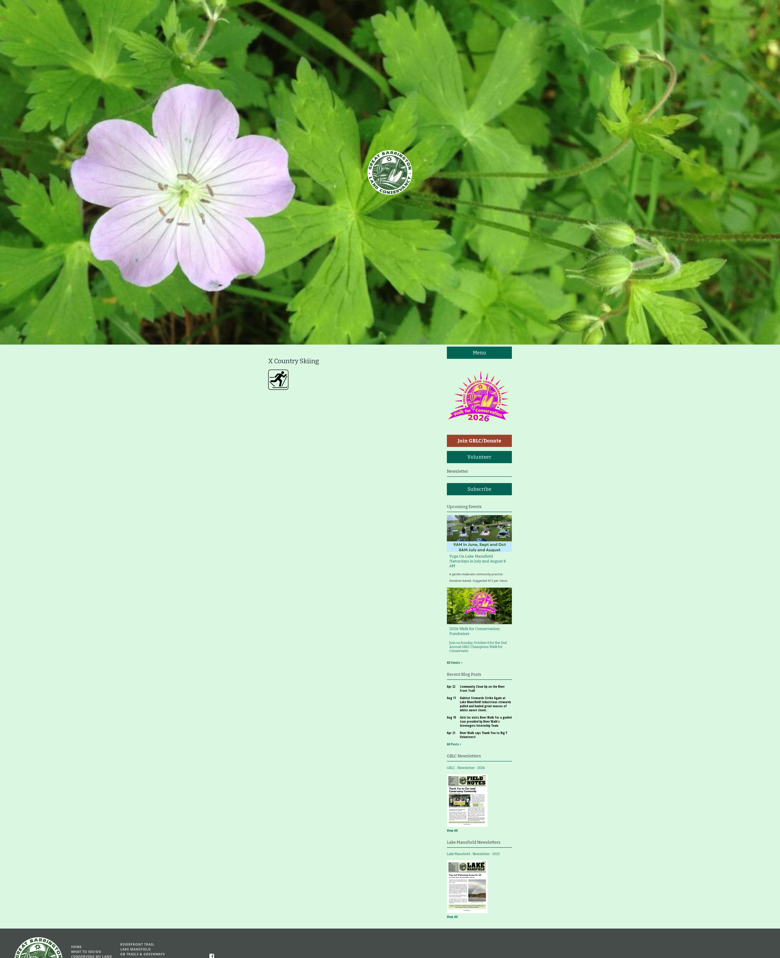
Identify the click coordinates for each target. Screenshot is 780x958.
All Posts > (454, 744)
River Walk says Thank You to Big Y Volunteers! (483, 735)
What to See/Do (86, 952)
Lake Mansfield (135, 949)
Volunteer (479, 457)
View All (452, 830)
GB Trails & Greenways (142, 954)
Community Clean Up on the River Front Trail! (482, 688)
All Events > (454, 662)
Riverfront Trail (137, 944)
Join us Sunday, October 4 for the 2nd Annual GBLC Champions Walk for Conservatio (478, 647)
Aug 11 (451, 698)
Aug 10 (451, 717)
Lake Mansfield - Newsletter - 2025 (473, 854)
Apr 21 (451, 733)
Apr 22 (451, 686)
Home (76, 947)
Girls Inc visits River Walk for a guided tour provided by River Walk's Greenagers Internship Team (486, 721)
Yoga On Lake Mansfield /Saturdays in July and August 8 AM (477, 561)
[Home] (390, 172)
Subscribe (479, 489)
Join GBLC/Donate (479, 441)
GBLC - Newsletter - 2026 (466, 768)
